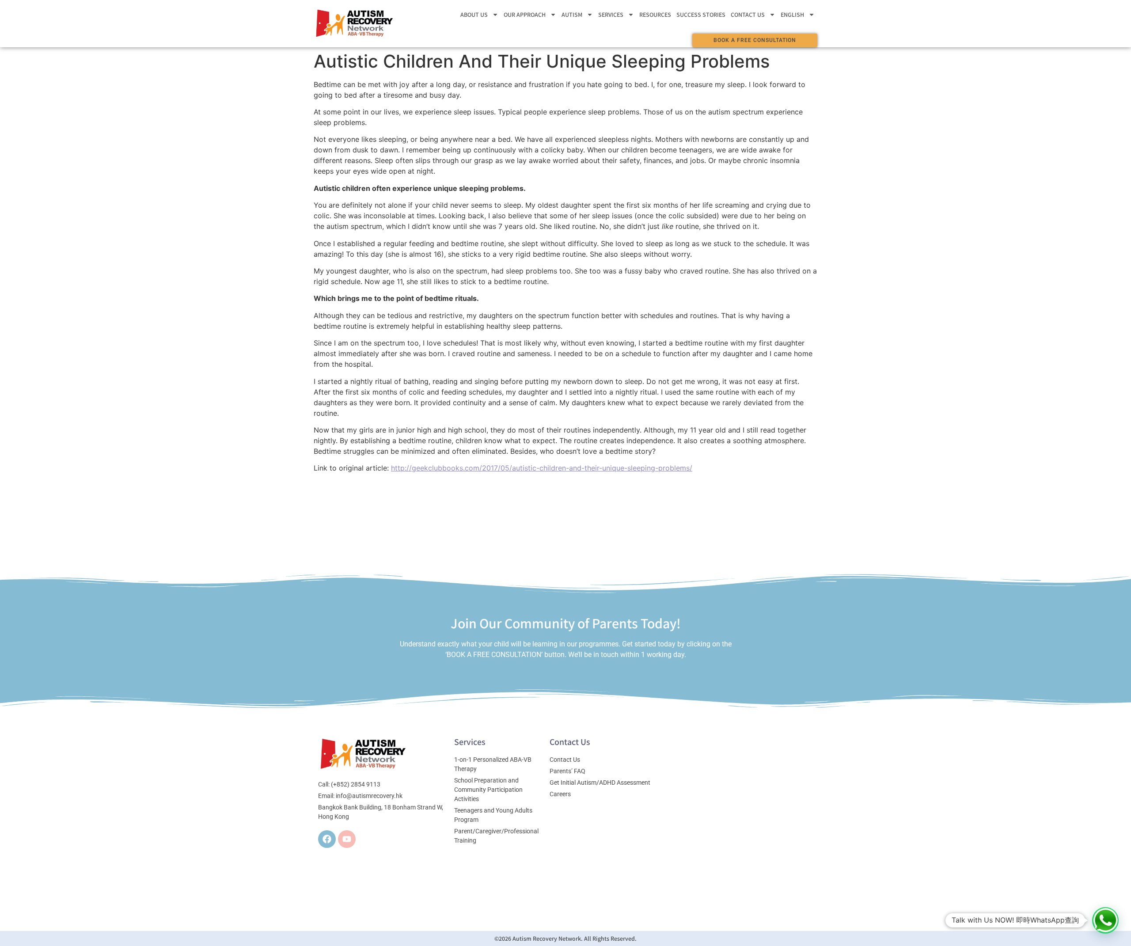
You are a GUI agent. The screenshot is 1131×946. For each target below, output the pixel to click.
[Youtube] (347, 839)
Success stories (700, 15)
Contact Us (748, 15)
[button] (1105, 920)
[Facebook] (327, 839)
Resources (655, 15)
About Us (474, 15)
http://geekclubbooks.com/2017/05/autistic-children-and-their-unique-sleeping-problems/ (541, 468)
